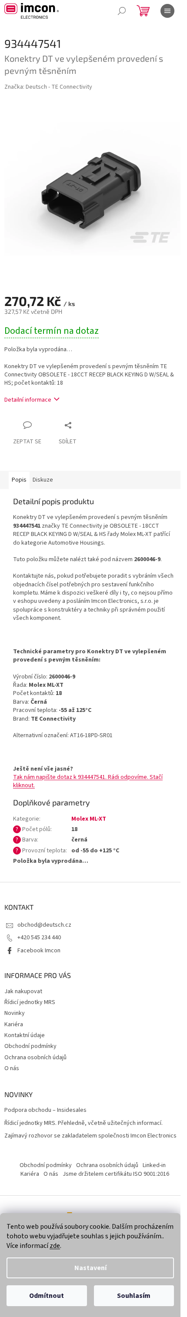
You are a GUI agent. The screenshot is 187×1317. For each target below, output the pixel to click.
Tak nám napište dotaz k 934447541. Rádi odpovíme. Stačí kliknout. (88, 781)
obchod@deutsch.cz (44, 925)
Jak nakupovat (23, 991)
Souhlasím (133, 1295)
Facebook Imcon (38, 950)
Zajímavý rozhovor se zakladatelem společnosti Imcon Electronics (90, 1136)
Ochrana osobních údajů (35, 1057)
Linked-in (154, 1165)
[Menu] (167, 11)
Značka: (48, 87)
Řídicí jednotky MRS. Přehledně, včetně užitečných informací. (83, 1123)
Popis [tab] (19, 480)
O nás (11, 1068)
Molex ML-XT (88, 819)
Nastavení (90, 1268)
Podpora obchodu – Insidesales (45, 1110)
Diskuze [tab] (43, 480)
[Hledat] (121, 11)
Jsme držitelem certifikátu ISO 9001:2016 (116, 1174)
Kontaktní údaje (24, 1035)
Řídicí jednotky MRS (29, 1002)
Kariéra (13, 1024)
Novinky (14, 1013)
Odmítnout (46, 1295)
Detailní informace (27, 400)
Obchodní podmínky (30, 1046)
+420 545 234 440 (39, 937)
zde (55, 1245)
